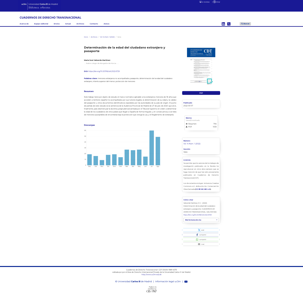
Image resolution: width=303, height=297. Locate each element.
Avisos (106, 24)
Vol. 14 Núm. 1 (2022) (107, 37)
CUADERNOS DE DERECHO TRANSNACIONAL (50, 17)
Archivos (80, 24)
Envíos (57, 24)
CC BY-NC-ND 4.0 (203, 189)
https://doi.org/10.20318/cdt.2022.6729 (104, 71)
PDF (201, 93)
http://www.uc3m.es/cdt (151, 274)
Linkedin (223, 23)
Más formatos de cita (193, 220)
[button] (200, 230)
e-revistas (205, 2)
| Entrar (216, 2)
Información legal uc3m (168, 281)
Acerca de (24, 24)
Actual (68, 24)
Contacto (94, 24)
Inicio (86, 37)
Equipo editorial (41, 24)
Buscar (246, 24)
